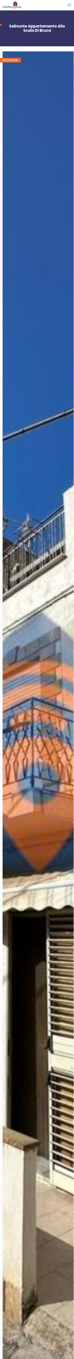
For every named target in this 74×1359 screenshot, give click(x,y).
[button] (70, 54)
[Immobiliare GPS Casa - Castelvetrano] (12, 5)
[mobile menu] (69, 5)
